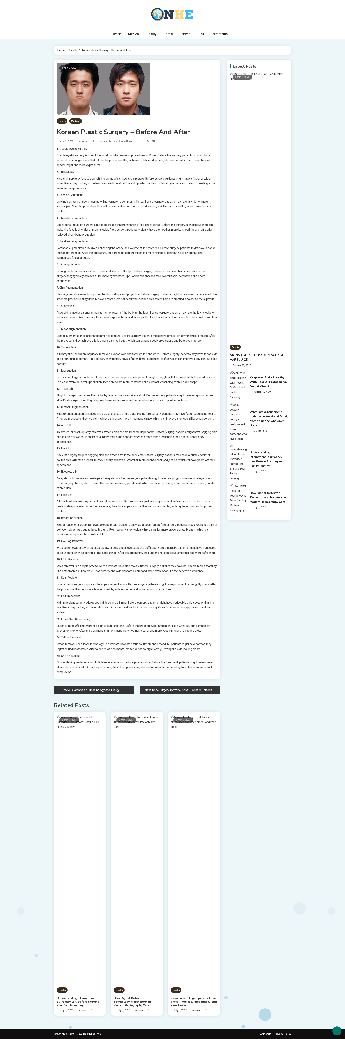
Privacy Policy (282, 1034)
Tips (201, 34)
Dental (168, 34)
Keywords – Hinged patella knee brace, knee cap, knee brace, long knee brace (194, 1001)
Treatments (219, 34)
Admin (83, 141)
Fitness (185, 34)
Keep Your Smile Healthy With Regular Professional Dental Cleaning (268, 381)
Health (116, 34)
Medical (133, 34)
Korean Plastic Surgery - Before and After (132, 141)
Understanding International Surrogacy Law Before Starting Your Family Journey (78, 1001)
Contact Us (265, 1034)
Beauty (152, 34)
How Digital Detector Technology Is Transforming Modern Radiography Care (133, 1001)
